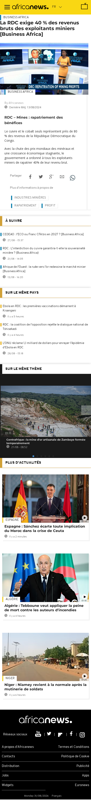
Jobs (5, 775)
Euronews (82, 785)
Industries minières (30, 197)
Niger (10, 678)
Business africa (20, 92)
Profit (50, 205)
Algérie (12, 599)
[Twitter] (50, 734)
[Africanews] (30, 7)
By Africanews (13, 103)
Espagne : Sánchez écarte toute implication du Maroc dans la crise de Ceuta (44, 528)
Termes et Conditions (73, 747)
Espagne (12, 520)
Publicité (82, 766)
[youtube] (38, 734)
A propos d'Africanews (18, 747)
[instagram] (82, 734)
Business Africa (16, 17)
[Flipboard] (61, 734)
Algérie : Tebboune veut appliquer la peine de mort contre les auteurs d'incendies (43, 608)
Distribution (10, 766)
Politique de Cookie (75, 756)
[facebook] (72, 734)
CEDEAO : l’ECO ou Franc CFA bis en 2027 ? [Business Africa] (43, 234)
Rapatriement (25, 205)
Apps (85, 775)
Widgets (7, 785)
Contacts (8, 756)
